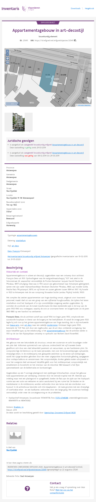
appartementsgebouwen (27, 235)
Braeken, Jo (19, 407)
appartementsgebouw (56, 331)
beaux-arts (14, 325)
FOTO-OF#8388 (62, 398)
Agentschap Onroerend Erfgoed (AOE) (60, 412)
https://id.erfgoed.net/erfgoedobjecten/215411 (27, 469)
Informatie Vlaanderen (84, 105)
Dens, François (14, 251)
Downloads (75, 8)
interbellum (21, 240)
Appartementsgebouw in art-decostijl (68, 145)
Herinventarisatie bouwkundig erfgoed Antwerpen (29, 256)
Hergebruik (89, 8)
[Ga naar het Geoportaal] (7, 58)
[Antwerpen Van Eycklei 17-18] (19, 122)
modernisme (52, 325)
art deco (15, 246)
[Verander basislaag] (7, 62)
